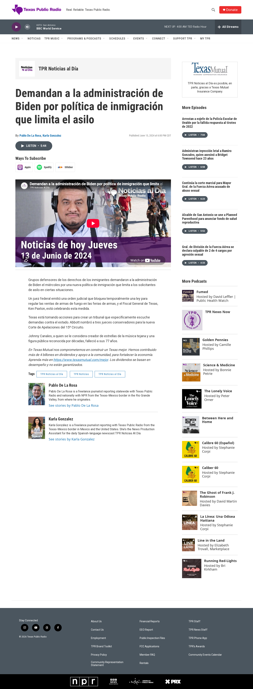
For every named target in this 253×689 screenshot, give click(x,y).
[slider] (33, 27)
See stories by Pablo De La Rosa (74, 405)
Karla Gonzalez (52, 135)
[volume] (27, 27)
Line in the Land (211, 540)
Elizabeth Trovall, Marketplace (213, 547)
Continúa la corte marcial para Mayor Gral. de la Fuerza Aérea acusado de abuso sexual (206, 186)
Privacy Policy (99, 654)
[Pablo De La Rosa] (36, 394)
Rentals (144, 663)
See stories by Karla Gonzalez (71, 439)
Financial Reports (150, 621)
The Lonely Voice (218, 391)
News (16, 38)
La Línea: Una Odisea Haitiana (217, 518)
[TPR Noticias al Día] (27, 69)
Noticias (34, 38)
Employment (98, 638)
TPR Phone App (198, 638)
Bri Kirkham (214, 567)
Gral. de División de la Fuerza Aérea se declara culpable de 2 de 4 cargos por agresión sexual (208, 250)
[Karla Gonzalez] (36, 428)
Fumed (202, 292)
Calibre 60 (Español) (218, 443)
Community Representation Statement (107, 664)
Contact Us (97, 629)
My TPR (205, 38)
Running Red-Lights (220, 561)
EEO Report (146, 629)
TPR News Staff (198, 629)
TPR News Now (217, 312)
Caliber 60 (210, 467)
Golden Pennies (215, 340)
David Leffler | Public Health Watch (216, 298)
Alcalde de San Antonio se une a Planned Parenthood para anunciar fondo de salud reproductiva (209, 218)
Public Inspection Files (152, 638)
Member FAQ (147, 654)
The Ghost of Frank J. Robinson (217, 494)
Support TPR (182, 38)
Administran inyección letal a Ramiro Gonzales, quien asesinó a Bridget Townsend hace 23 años (207, 154)
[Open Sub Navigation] (22, 38)
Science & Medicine (219, 365)
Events (138, 38)
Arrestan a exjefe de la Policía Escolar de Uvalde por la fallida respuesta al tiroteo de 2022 (209, 122)
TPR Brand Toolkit (101, 646)
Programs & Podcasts (84, 38)
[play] (16, 27)
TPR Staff (194, 621)
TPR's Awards (197, 646)
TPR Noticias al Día (58, 69)
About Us (96, 621)
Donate (232, 10)
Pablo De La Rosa (30, 135)
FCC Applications (149, 646)
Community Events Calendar (205, 654)
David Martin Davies (218, 503)
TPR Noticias (81, 374)
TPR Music (51, 38)
